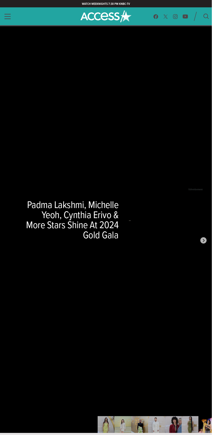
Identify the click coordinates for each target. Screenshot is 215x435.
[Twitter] (165, 16)
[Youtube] (185, 16)
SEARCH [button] (206, 16)
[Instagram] (175, 16)
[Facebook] (155, 16)
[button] (6, 16)
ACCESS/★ (106, 16)
